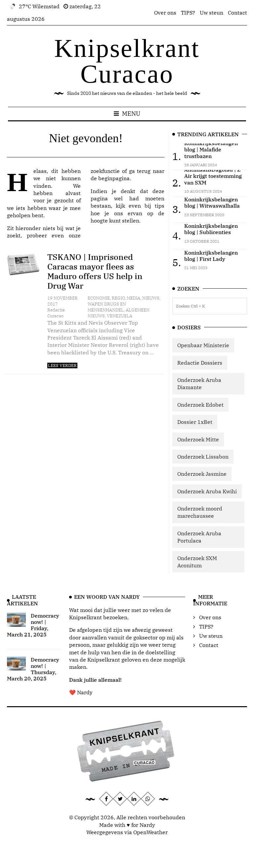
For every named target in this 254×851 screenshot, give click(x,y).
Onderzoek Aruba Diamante (199, 383)
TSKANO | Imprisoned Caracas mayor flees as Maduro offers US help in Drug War (95, 271)
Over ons (165, 12)
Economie (99, 298)
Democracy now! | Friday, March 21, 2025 (33, 625)
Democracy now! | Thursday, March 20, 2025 (33, 669)
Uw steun (211, 12)
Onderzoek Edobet (200, 404)
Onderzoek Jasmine (202, 473)
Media (133, 298)
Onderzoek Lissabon (203, 456)
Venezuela (119, 316)
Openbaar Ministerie (203, 345)
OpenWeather (150, 832)
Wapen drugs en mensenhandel (107, 307)
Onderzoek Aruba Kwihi (207, 491)
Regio (118, 298)
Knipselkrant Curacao (127, 61)
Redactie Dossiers (199, 362)
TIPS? (188, 12)
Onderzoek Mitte (198, 439)
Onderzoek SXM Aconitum (197, 562)
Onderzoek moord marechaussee (199, 512)
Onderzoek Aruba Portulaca (199, 537)
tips (159, 205)
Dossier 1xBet (194, 422)
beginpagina (114, 178)
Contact (237, 12)
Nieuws (150, 298)
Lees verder (62, 365)
